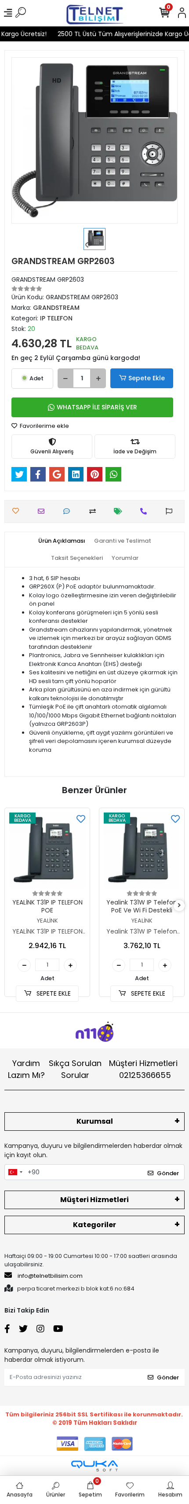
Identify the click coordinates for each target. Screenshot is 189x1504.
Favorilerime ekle (43, 426)
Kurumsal (94, 1121)
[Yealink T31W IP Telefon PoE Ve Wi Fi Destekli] (142, 851)
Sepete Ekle (146, 378)
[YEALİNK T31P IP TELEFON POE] (47, 851)
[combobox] (15, 1172)
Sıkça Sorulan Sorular (75, 1069)
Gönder (168, 1173)
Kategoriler (94, 1225)
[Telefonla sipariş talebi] (145, 511)
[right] (179, 905)
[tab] (61, 541)
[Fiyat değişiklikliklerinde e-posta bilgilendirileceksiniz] (120, 511)
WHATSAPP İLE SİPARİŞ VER (97, 407)
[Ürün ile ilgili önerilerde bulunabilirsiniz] (171, 511)
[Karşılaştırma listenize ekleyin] (94, 511)
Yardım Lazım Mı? (26, 1069)
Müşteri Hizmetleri (143, 1069)
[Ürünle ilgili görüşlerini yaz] (68, 511)
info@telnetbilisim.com (50, 1276)
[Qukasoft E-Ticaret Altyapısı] (94, 1465)
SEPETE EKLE (53, 993)
